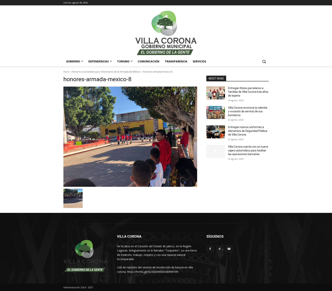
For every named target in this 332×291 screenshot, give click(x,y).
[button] (264, 61)
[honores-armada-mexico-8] (130, 137)
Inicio (66, 71)
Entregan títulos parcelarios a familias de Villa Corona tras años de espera (248, 92)
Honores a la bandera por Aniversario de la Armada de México (106, 71)
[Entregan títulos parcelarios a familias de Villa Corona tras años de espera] (215, 92)
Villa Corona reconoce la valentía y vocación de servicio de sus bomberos (247, 111)
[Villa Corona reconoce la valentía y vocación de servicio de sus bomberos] (215, 112)
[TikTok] (219, 249)
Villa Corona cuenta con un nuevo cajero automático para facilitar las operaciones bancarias (248, 150)
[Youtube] (229, 249)
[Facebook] (210, 249)
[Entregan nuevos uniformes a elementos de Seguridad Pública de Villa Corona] (215, 131)
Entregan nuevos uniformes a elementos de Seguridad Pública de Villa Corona (247, 131)
